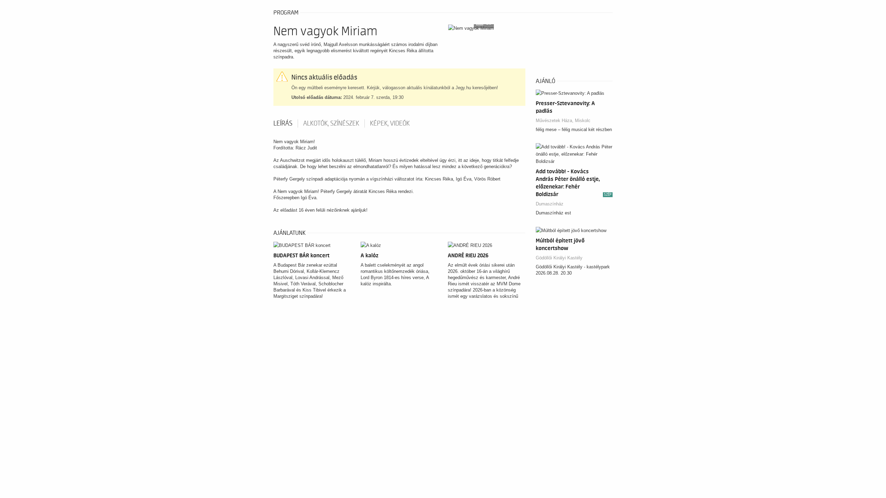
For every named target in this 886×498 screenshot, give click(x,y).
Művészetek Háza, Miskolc (563, 120)
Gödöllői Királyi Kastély (559, 257)
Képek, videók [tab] (390, 123)
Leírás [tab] (282, 123)
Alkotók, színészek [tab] (331, 123)
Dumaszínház (549, 203)
